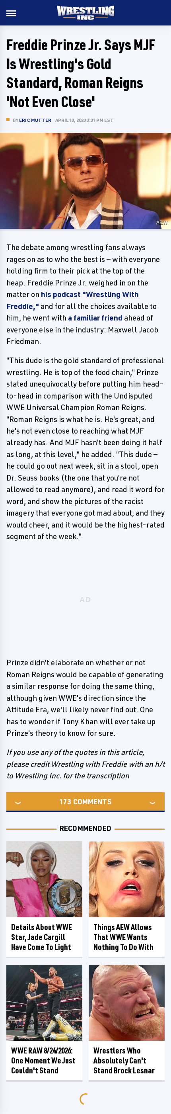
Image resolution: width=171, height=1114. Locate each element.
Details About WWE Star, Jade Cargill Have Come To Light (41, 937)
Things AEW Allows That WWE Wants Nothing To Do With (123, 937)
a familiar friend (95, 317)
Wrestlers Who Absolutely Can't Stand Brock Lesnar (124, 1060)
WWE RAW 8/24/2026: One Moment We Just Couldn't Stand (43, 1060)
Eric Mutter (35, 120)
